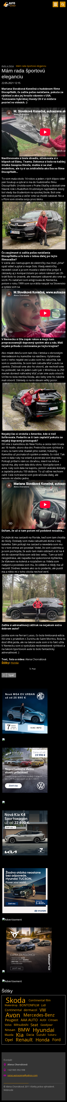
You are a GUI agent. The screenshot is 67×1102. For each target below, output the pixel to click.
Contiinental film (40, 1000)
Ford (56, 1039)
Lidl (43, 1005)
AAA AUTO (29, 1020)
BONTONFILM (29, 1005)
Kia (20, 1034)
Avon (13, 1015)
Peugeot (11, 1020)
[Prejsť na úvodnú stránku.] (10, 5)
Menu (55, 4)
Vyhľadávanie (62, 4)
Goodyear (47, 1025)
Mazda (9, 1035)
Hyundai (43, 1029)
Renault (24, 1039)
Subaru (52, 1034)
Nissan (10, 1030)
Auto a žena (8, 65)
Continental (13, 1010)
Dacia (30, 1035)
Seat (34, 1024)
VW (43, 1010)
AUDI (43, 1020)
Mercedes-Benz (39, 1015)
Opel (9, 1039)
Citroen (53, 1020)
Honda (15, 662)
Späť (11, 675)
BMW (24, 1029)
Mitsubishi (21, 1025)
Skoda (16, 1000)
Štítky (5, 662)
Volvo (8, 1025)
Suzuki (41, 1035)
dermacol (30, 1010)
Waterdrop (11, 1005)
